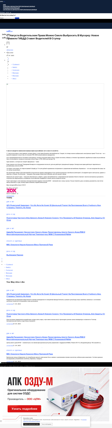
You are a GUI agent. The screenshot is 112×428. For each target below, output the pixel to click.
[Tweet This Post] (58, 60)
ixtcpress (9, 50)
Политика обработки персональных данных (19, 6)
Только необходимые (46, 424)
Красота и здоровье (13, 60)
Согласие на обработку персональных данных (20, 9)
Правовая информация (11, 8)
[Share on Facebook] (57, 258)
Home (4, 5)
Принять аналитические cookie (31, 424)
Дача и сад (9, 44)
